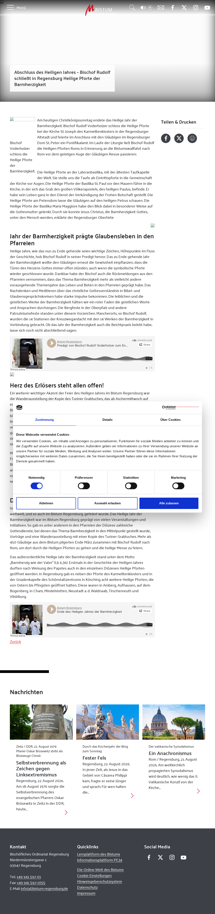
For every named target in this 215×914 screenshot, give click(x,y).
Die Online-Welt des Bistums (100, 869)
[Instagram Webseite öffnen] (195, 7)
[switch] (84, 485)
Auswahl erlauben (107, 503)
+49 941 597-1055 (31, 882)
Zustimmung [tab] (44, 419)
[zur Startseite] (79, 10)
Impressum (86, 893)
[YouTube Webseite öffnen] (207, 7)
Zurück (15, 641)
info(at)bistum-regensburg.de (44, 888)
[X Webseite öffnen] (184, 7)
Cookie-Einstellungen (94, 875)
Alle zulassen (169, 503)
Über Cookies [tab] (170, 419)
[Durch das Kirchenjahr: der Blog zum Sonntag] (107, 722)
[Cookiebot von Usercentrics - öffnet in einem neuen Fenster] (180, 407)
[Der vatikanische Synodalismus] (173, 722)
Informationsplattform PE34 (99, 860)
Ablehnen (46, 503)
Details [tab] (107, 419)
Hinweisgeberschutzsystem (99, 881)
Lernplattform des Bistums (98, 854)
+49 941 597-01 (29, 877)
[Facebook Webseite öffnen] (172, 7)
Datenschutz (87, 887)
